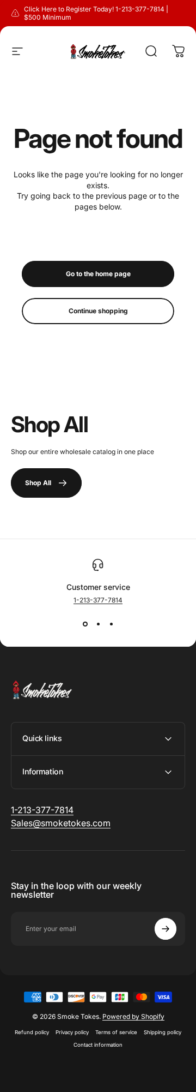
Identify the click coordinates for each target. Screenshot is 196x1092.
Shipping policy (162, 1032)
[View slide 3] (111, 623)
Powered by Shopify (133, 1016)
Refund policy (32, 1032)
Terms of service (116, 1032)
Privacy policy (72, 1032)
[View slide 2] (98, 623)
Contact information (98, 1045)
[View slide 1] (84, 623)
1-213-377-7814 (98, 600)
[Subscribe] (165, 929)
